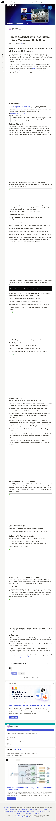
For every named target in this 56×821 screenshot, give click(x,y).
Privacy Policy (29, 813)
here (33, 68)
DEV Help (39, 809)
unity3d (11, 43)
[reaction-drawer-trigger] (3, 56)
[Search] (6, 2)
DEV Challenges (12, 809)
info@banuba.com (17, 119)
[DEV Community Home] (2, 2)
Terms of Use (36, 813)
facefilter (17, 43)
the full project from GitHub (22, 70)
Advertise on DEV (46, 809)
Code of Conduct (26, 677)
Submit (14, 673)
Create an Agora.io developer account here (22, 106)
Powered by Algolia (32, 2)
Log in (41, 2)
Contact (29, 811)
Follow (30, 730)
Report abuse (35, 677)
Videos (23, 809)
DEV (33, 815)
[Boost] (3, 71)
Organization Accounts (9, 811)
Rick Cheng (15, 28)
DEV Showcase (18, 811)
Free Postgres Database (37, 811)
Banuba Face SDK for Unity (18, 113)
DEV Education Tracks (31, 809)
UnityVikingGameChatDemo (26, 657)
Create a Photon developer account (20, 108)
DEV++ (18, 809)
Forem (12, 815)
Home (6, 809)
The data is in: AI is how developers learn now (29, 705)
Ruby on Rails (25, 816)
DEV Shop (46, 811)
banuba (23, 43)
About (24, 811)
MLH (51, 811)
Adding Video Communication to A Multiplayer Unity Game (21, 754)
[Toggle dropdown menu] (53, 683)
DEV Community (7, 807)
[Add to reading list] (3, 66)
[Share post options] (2, 76)
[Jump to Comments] (3, 61)
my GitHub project (19, 109)
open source (19, 815)
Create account (50, 2)
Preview (22, 673)
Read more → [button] (13, 717)
